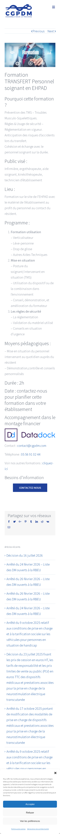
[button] (55, 772)
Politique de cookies (18, 829)
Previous (39, 31)
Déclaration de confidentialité (38, 829)
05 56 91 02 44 (30, 454)
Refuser (30, 812)
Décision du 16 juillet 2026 (24, 555)
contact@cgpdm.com (31, 445)
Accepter (30, 804)
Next (51, 31)
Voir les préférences (30, 821)
